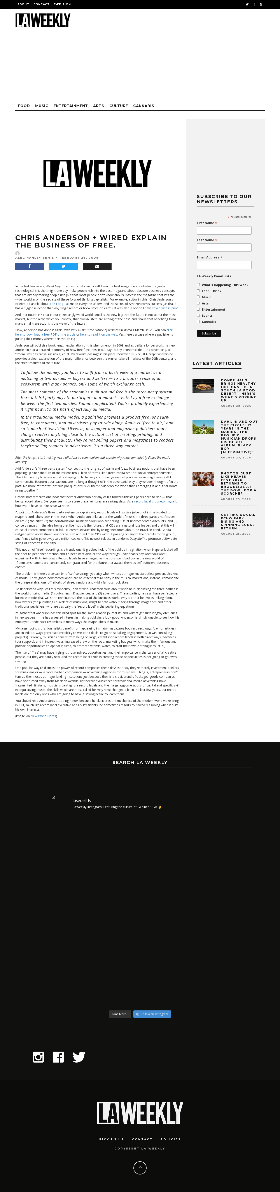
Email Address (210, 257)
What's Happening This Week (225, 285)
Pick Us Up (111, 1139)
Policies (171, 1139)
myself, (172, 501)
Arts (98, 106)
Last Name (207, 240)
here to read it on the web (98, 334)
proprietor (159, 501)
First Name (207, 223)
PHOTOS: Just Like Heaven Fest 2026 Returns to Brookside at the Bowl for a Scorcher (239, 483)
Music (41, 106)
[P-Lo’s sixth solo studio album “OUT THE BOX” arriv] (207, 912)
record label (142, 501)
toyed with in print (165, 308)
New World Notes (43, 716)
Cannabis (143, 106)
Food (24, 106)
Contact (41, 4)
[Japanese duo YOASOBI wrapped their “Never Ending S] (117, 912)
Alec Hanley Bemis (34, 257)
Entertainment (71, 106)
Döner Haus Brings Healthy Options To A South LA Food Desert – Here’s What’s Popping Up (239, 390)
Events (207, 315)
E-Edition (62, 4)
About (23, 4)
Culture (118, 106)
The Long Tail (59, 304)
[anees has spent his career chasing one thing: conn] (72, 912)
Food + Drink (211, 291)
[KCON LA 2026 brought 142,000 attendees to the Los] (162, 912)
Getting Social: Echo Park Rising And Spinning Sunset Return (239, 521)
